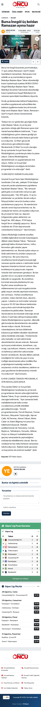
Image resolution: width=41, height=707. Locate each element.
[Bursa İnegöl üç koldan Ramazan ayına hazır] (20, 47)
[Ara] (38, 4)
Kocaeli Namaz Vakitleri (7, 677)
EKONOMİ (36, 12)
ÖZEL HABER (17, 12)
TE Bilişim (26, 704)
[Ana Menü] (2, 4)
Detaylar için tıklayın (20, 579)
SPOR (27, 12)
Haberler (4, 18)
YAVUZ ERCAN (19, 469)
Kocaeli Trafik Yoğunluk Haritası (30, 677)
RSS (7, 697)
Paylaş (6, 61)
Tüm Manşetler (29, 683)
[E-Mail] (15, 474)
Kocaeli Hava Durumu (31, 668)
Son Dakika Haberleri (11, 688)
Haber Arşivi (28, 688)
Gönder (6, 513)
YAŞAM (13, 18)
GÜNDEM (5, 12)
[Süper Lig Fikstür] (38, 586)
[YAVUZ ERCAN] (7, 471)
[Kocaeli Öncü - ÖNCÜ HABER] (20, 3)
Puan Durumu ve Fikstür (12, 683)
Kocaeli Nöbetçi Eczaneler (8, 669)
